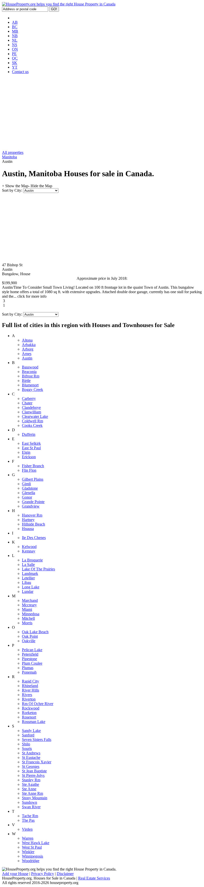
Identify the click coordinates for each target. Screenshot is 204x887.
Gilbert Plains (32, 479)
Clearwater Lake (35, 416)
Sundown (29, 802)
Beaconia (29, 371)
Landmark (30, 573)
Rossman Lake (33, 721)
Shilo (26, 744)
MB (15, 31)
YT (14, 67)
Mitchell (28, 618)
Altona (27, 340)
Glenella (28, 493)
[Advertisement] (102, 113)
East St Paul (31, 448)
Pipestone (29, 659)
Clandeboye (31, 407)
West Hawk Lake (35, 843)
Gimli (26, 484)
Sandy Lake (31, 730)
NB (15, 36)
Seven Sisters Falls (36, 739)
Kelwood (29, 546)
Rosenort (29, 717)
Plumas (27, 668)
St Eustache (31, 757)
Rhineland (30, 686)
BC (14, 27)
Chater (27, 403)
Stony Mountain (34, 798)
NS (14, 45)
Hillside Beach (33, 524)
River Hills (30, 690)
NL (14, 40)
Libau (26, 582)
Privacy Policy (42, 874)
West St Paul (32, 847)
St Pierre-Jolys (33, 775)
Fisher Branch (33, 466)
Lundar (27, 591)
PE (14, 54)
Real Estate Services (94, 878)
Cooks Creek (32, 425)
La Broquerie (32, 560)
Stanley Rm (31, 780)
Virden (27, 829)
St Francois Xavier (36, 762)
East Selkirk (31, 443)
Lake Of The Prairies (38, 569)
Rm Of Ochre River (37, 704)
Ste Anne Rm (32, 793)
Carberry (29, 398)
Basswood (30, 367)
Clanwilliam (31, 412)
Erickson (29, 457)
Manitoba (9, 157)
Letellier (28, 578)
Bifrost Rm (30, 376)
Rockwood (30, 708)
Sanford (28, 735)
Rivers (27, 695)
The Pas (28, 820)
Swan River (31, 807)
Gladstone (30, 488)
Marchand (30, 600)
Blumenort (30, 385)
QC (15, 58)
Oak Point (30, 636)
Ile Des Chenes (34, 537)
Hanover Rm (32, 515)
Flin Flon (29, 470)
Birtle (26, 380)
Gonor (27, 497)
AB (15, 22)
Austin (27, 358)
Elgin (26, 452)
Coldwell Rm (32, 421)
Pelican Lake (32, 650)
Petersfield (30, 654)
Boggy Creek (32, 389)
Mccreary (29, 605)
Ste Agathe (30, 784)
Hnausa (28, 529)
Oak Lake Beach (35, 632)
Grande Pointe (33, 502)
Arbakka (29, 345)
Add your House (15, 874)
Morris (27, 623)
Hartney (28, 520)
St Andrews (31, 753)
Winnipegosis (32, 856)
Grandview (31, 506)
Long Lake (30, 587)
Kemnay (28, 551)
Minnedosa (30, 614)
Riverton (29, 699)
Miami (27, 609)
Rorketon (29, 712)
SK (14, 63)
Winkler (28, 852)
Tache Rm (30, 816)
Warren (27, 838)
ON (15, 49)
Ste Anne (29, 789)
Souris (27, 748)
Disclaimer (65, 874)
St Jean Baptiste (34, 771)
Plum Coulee (32, 663)
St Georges (30, 766)
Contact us (20, 72)
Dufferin (28, 434)
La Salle (28, 564)
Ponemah (29, 672)
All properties (12, 152)
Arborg (27, 349)
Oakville (28, 641)
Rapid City (30, 681)
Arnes (26, 354)
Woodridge (30, 861)
